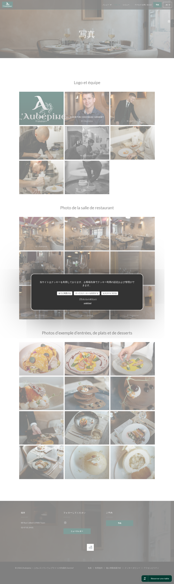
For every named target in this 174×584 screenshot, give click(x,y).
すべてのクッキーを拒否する (86, 293)
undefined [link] (87, 303)
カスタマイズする (110, 293)
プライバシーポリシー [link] (88, 299)
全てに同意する (64, 293)
